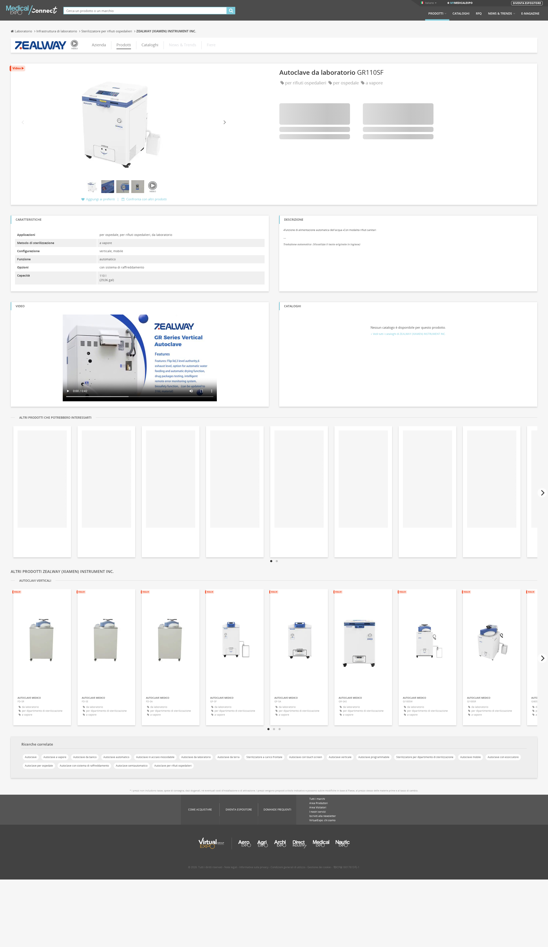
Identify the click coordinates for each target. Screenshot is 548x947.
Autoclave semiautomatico (131, 765)
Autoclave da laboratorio (196, 757)
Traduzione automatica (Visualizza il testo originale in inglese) (321, 244)
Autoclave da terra (228, 757)
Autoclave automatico (116, 757)
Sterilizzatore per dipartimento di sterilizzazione (424, 757)
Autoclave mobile (470, 757)
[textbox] (145, 10)
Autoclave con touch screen (305, 757)
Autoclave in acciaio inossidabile (155, 757)
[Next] (224, 122)
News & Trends (500, 13)
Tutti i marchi (317, 799)
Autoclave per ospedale (39, 765)
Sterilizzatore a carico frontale (264, 757)
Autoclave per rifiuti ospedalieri (173, 765)
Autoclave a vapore (54, 757)
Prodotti (435, 13)
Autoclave (31, 757)
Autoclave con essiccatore (503, 757)
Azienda (99, 44)
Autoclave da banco (85, 757)
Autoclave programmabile (373, 757)
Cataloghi (461, 13)
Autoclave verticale (340, 757)
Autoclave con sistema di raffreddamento (84, 765)
